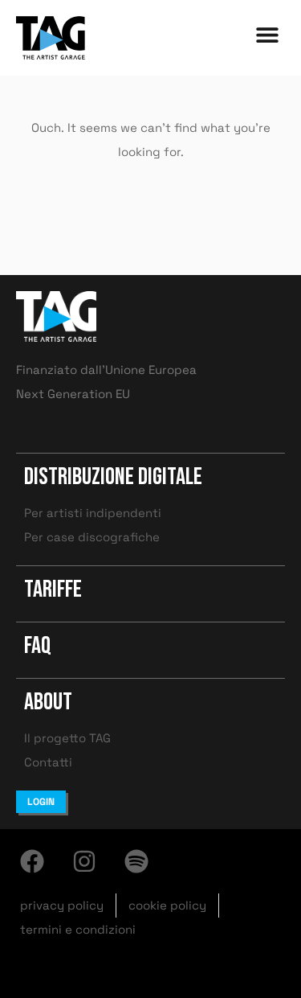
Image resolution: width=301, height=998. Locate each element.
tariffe (53, 589)
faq (37, 645)
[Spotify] (136, 861)
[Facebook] (32, 861)
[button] (267, 34)
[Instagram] (84, 861)
